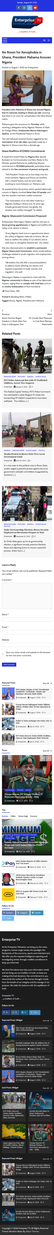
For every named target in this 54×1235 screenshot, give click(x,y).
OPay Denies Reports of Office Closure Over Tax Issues (31, 862)
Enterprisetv (33, 67)
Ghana (12, 300)
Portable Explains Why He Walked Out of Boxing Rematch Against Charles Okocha (32, 1044)
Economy (33, 816)
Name (5, 614)
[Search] (49, 40)
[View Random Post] (44, 40)
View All (46, 683)
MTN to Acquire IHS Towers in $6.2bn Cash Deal (31, 892)
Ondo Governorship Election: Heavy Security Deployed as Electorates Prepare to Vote (26, 531)
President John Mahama (33, 300)
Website (5, 640)
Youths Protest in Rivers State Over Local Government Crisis (24, 455)
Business (5, 816)
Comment (7, 580)
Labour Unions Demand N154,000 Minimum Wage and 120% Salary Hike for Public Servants (26, 845)
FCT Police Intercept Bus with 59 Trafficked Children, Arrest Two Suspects (25, 381)
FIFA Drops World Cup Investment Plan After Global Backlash (32, 1029)
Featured (21, 377)
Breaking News (17, 297)
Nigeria (19, 300)
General (30, 377)
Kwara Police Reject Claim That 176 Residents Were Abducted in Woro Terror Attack (33, 1059)
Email (5, 627)
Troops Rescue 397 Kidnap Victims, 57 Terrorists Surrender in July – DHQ (24, 795)
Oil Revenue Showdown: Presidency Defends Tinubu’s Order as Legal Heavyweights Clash (30, 877)
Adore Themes (32, 1231)
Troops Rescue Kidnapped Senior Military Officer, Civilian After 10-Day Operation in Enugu (33, 706)
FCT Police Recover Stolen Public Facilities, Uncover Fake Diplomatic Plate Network (33, 737)
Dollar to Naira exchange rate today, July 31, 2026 (34, 722)
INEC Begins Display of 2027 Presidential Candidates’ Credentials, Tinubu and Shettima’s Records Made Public (32, 691)
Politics (28, 297)
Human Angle (41, 377)
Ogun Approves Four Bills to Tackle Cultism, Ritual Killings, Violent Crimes (13, 1145)
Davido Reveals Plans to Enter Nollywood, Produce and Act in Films (40, 1113)
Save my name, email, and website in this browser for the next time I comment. (28, 654)
